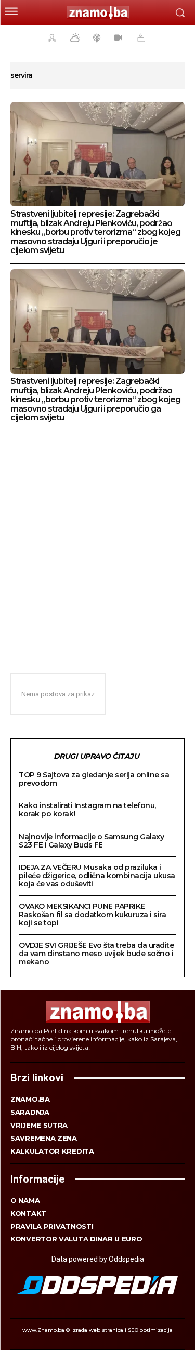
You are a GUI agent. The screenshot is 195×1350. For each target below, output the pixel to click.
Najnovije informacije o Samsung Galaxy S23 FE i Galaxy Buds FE (91, 841)
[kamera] (116, 37)
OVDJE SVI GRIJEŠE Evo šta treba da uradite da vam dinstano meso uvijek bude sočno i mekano (96, 954)
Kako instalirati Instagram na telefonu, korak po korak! (87, 809)
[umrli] (139, 37)
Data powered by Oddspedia (97, 1259)
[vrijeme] (74, 37)
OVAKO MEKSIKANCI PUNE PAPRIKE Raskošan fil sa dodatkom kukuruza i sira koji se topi (92, 915)
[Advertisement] (97, 542)
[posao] (50, 37)
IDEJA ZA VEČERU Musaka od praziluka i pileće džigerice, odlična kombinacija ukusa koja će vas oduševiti (97, 876)
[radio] (95, 37)
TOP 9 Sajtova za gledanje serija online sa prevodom (94, 779)
